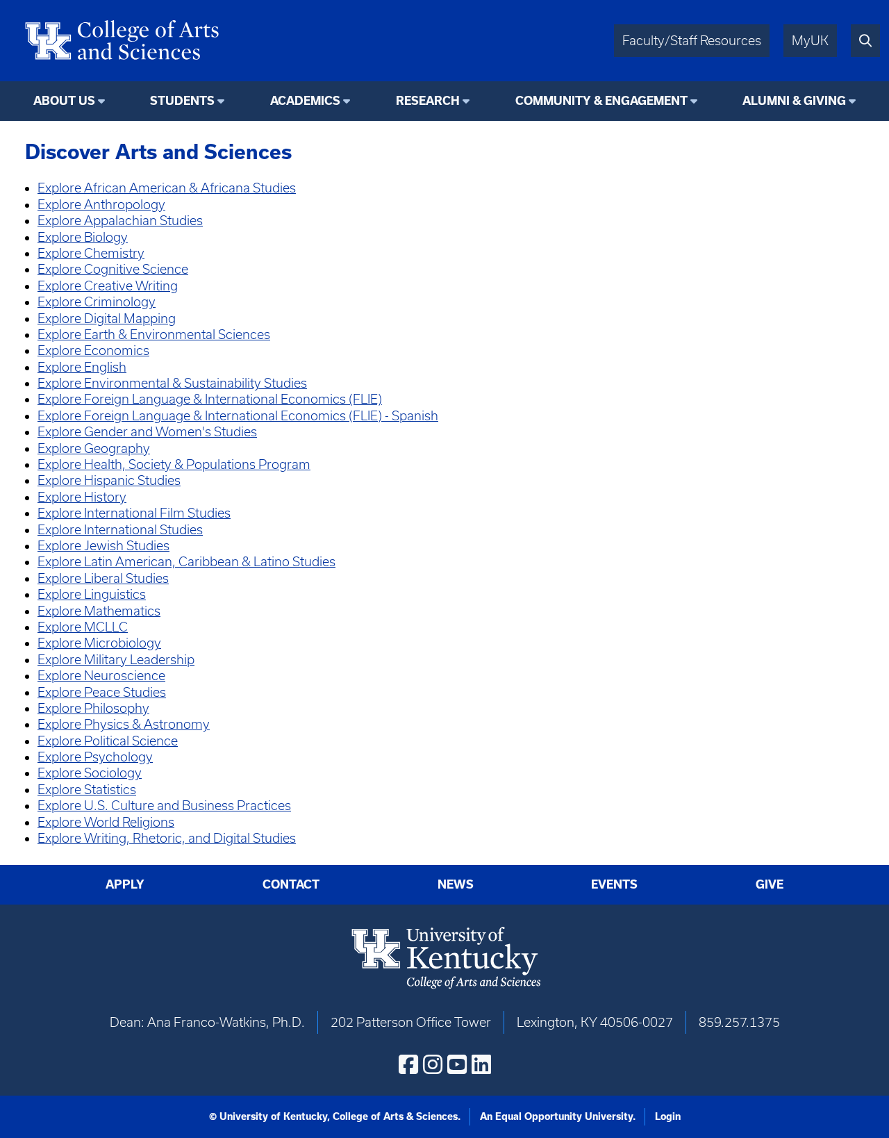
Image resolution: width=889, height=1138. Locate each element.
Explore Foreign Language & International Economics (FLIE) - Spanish (238, 416)
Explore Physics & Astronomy (124, 724)
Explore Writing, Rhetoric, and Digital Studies (167, 838)
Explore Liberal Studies (103, 578)
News (456, 884)
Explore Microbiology (99, 643)
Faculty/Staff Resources (691, 40)
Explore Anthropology (101, 204)
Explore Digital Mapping (107, 318)
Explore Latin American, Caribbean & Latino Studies (186, 561)
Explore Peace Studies (102, 692)
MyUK (810, 40)
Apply (125, 884)
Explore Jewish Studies (103, 545)
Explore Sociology (90, 773)
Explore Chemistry (91, 253)
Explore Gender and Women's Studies (147, 431)
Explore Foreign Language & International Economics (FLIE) (210, 399)
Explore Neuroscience (101, 675)
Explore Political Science (108, 741)
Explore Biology (83, 237)
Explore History (82, 497)
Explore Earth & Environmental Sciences (154, 334)
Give (769, 884)
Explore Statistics (87, 789)
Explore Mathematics (99, 611)
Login (668, 1116)
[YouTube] (457, 1064)
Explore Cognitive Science (113, 269)
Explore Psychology (95, 757)
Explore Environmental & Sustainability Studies (172, 383)
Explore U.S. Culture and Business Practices (164, 805)
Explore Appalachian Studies (120, 220)
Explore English (82, 367)
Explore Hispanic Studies (109, 480)
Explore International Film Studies (134, 513)
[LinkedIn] (481, 1064)
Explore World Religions (106, 822)
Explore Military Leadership (116, 659)
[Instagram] (432, 1064)
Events (614, 884)
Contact (291, 884)
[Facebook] (408, 1064)
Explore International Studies (120, 529)
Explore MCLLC (83, 627)
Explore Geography (94, 448)
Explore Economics (93, 350)
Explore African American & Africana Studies (167, 188)
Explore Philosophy (93, 708)
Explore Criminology (97, 302)
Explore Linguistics (92, 594)
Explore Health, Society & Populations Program (174, 464)
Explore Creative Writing (108, 286)
